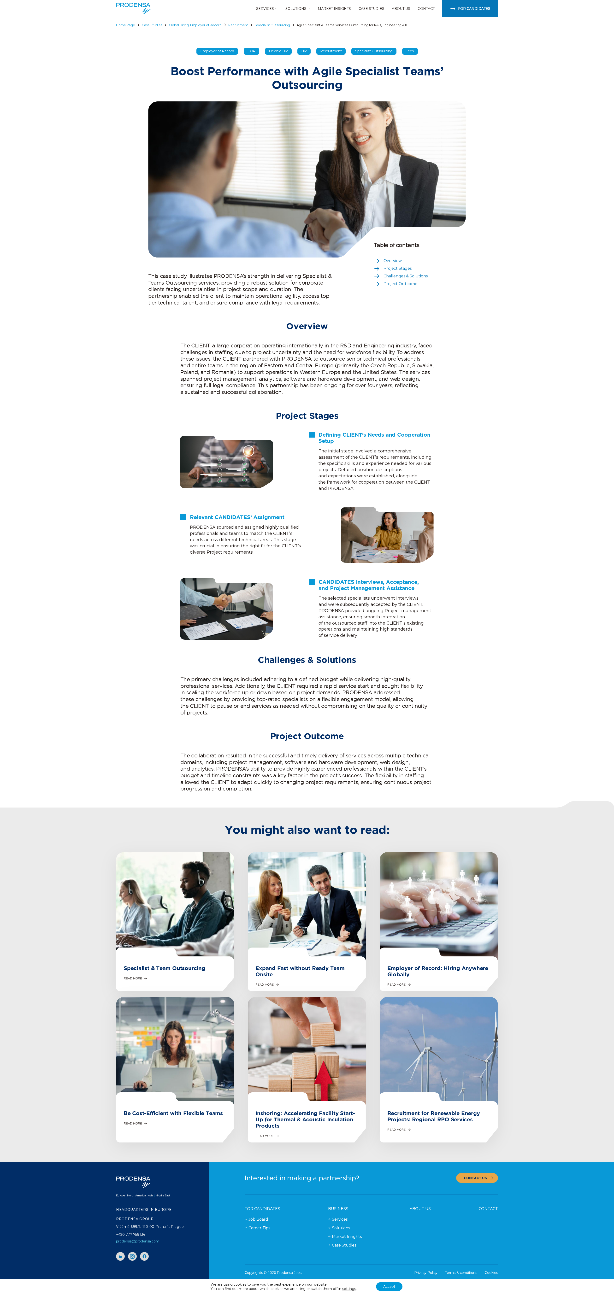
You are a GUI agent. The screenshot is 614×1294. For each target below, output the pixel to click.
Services (340, 1219)
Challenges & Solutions (406, 276)
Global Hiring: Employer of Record (195, 25)
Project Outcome (400, 283)
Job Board (258, 1219)
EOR (251, 51)
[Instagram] (132, 1256)
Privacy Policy (425, 1273)
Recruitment (238, 25)
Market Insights (347, 1236)
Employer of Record (217, 51)
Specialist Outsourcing (272, 25)
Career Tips (259, 1228)
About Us (420, 1208)
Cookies (491, 1273)
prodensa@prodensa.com (137, 1241)
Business (338, 1208)
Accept (389, 1286)
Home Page (125, 25)
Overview (393, 260)
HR (304, 51)
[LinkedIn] (120, 1256)
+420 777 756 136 (130, 1234)
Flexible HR (278, 51)
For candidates (262, 1208)
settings (349, 1289)
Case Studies (152, 25)
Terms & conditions (461, 1273)
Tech (410, 51)
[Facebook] (144, 1256)
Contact (488, 1208)
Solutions (341, 1228)
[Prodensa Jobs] (133, 8)
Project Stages (398, 268)
